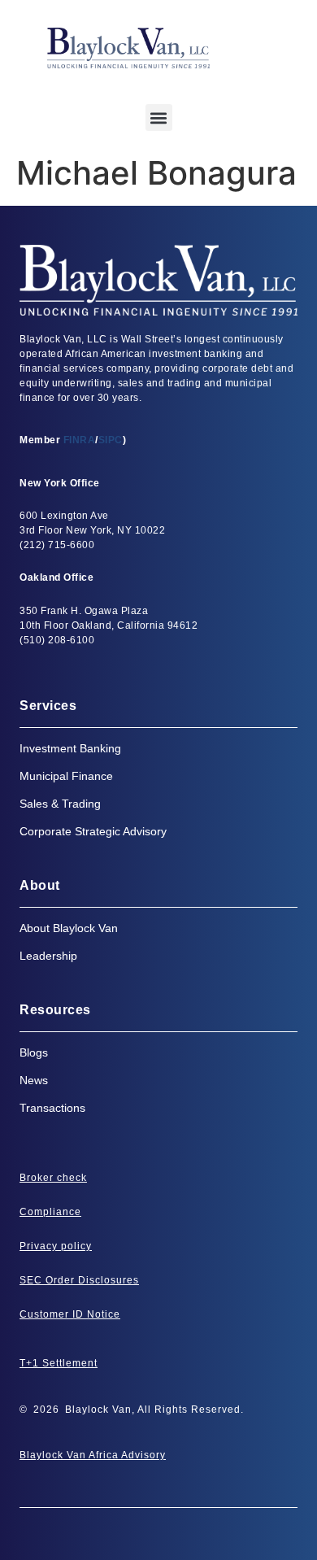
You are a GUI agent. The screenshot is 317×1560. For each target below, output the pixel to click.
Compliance (50, 1212)
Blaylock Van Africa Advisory (93, 1455)
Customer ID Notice (70, 1314)
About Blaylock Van (69, 928)
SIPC (110, 440)
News (34, 1080)
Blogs (34, 1052)
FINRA (79, 440)
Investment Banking (70, 748)
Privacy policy (56, 1246)
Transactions (52, 1107)
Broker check (53, 1177)
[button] (158, 117)
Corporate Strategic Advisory (93, 831)
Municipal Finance (66, 775)
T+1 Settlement (59, 1363)
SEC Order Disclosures (79, 1280)
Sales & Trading (60, 803)
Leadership (48, 955)
